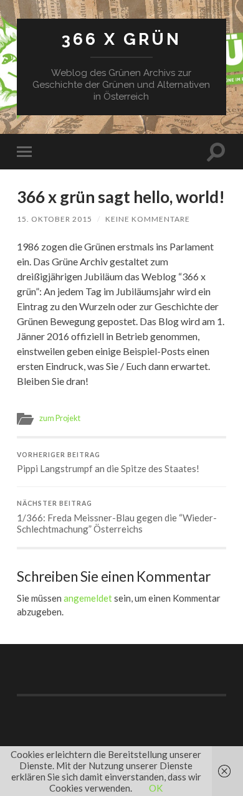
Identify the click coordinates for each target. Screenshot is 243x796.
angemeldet (88, 598)
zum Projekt (59, 418)
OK (156, 788)
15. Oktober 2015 (54, 219)
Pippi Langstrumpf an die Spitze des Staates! (108, 463)
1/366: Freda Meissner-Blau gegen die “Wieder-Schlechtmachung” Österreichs (117, 517)
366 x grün (121, 39)
